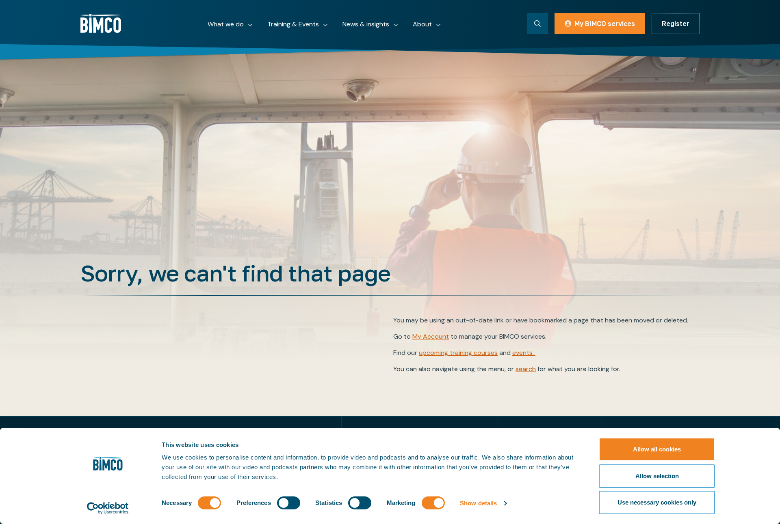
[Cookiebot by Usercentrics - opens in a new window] (107, 508)
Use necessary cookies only (657, 502)
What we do (226, 24)
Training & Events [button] (293, 24)
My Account (430, 336)
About (422, 24)
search (526, 369)
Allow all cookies (657, 449)
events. (523, 352)
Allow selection (657, 475)
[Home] (100, 23)
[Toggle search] (537, 23)
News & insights (365, 24)
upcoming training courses (458, 352)
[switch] (288, 502)
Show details (478, 503)
